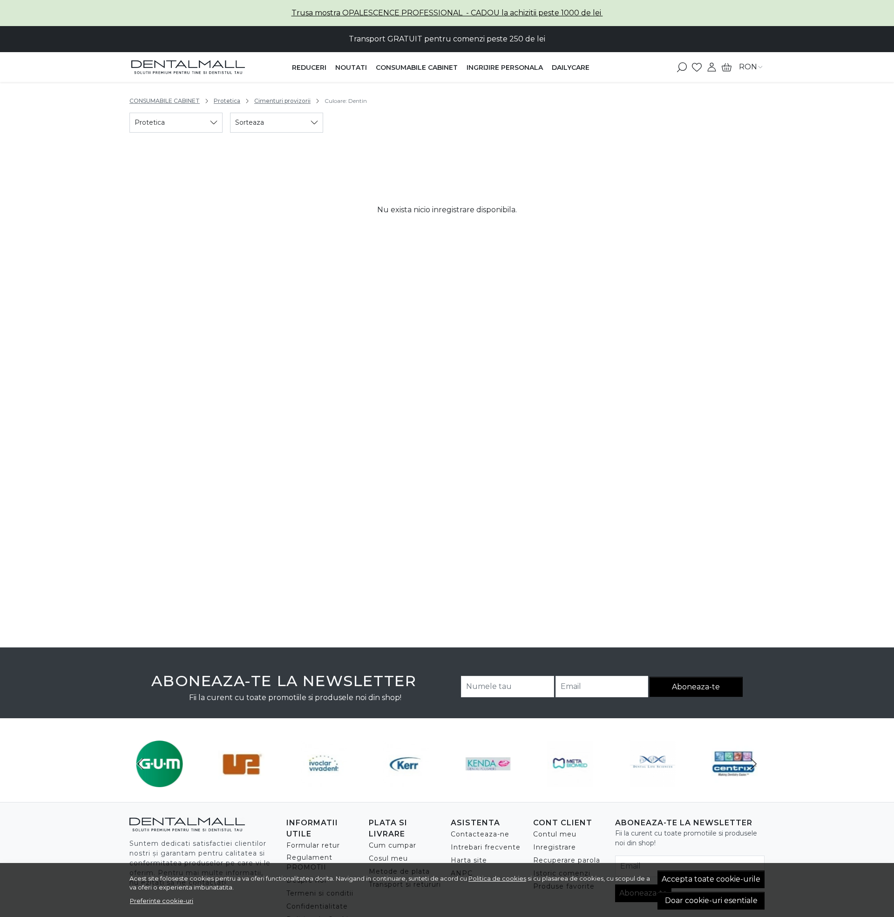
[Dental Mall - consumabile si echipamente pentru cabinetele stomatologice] (188, 67)
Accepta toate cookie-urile (711, 879)
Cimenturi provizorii (282, 100)
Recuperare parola (566, 860)
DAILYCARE (570, 67)
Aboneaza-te (696, 686)
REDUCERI (309, 67)
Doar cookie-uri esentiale (711, 900)
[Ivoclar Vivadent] (324, 781)
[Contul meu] (712, 67)
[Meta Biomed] (571, 781)
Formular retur (313, 845)
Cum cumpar (392, 845)
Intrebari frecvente (486, 847)
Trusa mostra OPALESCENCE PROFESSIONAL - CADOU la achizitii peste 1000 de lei (447, 12)
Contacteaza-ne (480, 834)
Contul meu (554, 834)
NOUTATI (351, 67)
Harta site (469, 860)
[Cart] (726, 67)
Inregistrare (554, 847)
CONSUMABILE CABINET (417, 67)
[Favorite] (697, 67)
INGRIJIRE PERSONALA (505, 67)
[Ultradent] (242, 781)
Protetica (227, 100)
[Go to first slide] (753, 763)
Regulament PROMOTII (309, 862)
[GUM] (159, 781)
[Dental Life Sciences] (653, 781)
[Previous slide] (140, 763)
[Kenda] (488, 781)
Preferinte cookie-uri (161, 900)
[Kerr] (406, 781)
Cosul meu (388, 858)
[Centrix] (735, 781)
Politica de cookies (497, 878)
